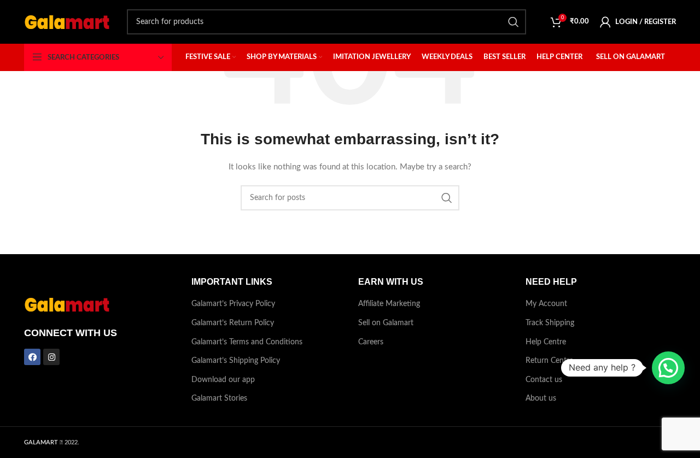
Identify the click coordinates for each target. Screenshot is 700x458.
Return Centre (549, 361)
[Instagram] (51, 357)
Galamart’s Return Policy (232, 323)
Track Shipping (550, 323)
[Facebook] (32, 357)
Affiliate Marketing (389, 304)
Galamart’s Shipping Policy (235, 361)
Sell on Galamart (385, 323)
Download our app (223, 380)
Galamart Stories (219, 398)
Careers (370, 342)
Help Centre (546, 342)
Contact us (544, 380)
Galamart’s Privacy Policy (233, 304)
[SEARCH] (513, 21)
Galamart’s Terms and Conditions (246, 342)
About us (541, 398)
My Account (546, 304)
